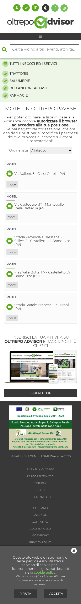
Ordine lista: (18, 150)
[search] (5, 49)
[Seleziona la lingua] (35, 8)
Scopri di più (40, 393)
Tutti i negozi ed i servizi (33, 64)
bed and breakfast (28, 88)
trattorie (19, 74)
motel (12, 184)
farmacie (19, 95)
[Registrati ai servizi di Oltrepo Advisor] (26, 8)
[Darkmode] (45, 8)
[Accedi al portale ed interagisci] (17, 8)
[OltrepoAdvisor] (40, 27)
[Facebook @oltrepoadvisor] (55, 8)
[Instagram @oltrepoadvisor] (64, 8)
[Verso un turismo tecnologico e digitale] (40, 448)
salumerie (20, 81)
